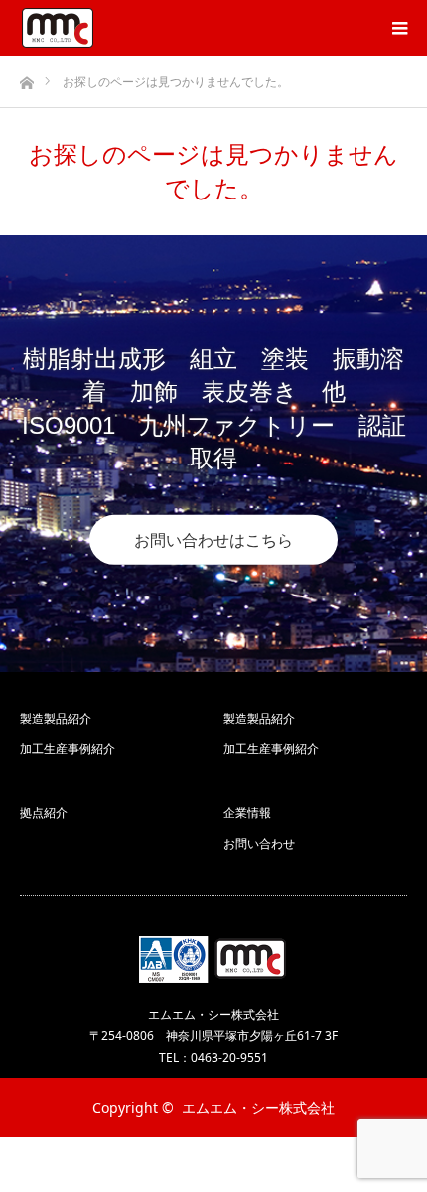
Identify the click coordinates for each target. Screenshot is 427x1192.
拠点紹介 (44, 812)
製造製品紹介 (55, 718)
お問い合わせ (259, 843)
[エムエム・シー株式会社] (57, 28)
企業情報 (247, 812)
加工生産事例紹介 (67, 748)
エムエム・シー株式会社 (258, 1107)
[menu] (399, 28)
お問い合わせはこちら (213, 540)
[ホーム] (26, 77)
